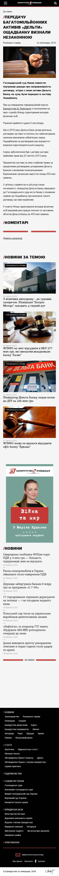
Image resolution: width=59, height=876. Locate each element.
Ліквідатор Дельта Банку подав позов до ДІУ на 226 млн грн (29, 399)
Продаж (30, 733)
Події (20, 733)
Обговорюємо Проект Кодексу (19, 758)
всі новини (29, 660)
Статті (8, 745)
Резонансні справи (16, 265)
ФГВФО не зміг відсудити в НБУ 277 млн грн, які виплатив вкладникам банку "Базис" (27, 352)
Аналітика (9, 749)
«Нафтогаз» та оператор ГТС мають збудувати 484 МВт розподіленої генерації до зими (25, 630)
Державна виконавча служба (18, 818)
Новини (9, 712)
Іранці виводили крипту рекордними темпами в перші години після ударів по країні (27, 646)
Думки (40, 758)
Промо (41, 733)
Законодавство (12, 716)
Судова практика (13, 766)
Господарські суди (13, 785)
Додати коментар (12, 238)
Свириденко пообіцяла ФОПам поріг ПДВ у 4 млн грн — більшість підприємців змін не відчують (26, 558)
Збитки (35, 729)
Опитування (12, 842)
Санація (22, 721)
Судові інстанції (14, 781)
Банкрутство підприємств (17, 729)
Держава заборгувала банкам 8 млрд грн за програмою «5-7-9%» (27, 585)
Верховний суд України (15, 798)
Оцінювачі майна (13, 835)
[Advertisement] (26, 684)
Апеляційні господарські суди (19, 789)
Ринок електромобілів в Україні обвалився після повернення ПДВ (24, 572)
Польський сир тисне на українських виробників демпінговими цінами (27, 615)
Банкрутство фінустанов (16, 725)
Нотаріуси (31, 826)
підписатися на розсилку (32, 855)
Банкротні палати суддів (16, 802)
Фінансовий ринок (24, 738)
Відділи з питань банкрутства (19, 822)
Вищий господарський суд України (21, 794)
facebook (41, 861)
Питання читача (12, 753)
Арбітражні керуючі (14, 831)
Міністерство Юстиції (15, 814)
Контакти (29, 861)
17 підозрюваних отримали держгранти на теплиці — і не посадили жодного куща (29, 600)
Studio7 (50, 871)
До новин (7, 11)
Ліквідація (10, 721)
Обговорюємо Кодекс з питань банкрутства (25, 762)
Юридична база (14, 809)
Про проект (17, 861)
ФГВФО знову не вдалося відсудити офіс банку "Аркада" (27, 445)
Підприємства (13, 773)
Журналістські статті (28, 749)
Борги (34, 725)
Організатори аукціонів (38, 831)
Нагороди (9, 733)
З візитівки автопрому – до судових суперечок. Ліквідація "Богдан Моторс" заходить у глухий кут (27, 302)
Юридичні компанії (14, 826)
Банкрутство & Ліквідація (17, 108)
